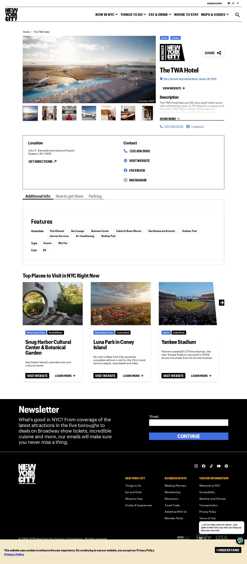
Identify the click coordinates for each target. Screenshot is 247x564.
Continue (188, 436)
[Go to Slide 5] (108, 113)
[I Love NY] (204, 538)
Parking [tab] (95, 196)
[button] (106, 15)
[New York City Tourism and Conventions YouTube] (219, 466)
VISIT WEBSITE (37, 376)
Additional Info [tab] (37, 196)
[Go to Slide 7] (148, 113)
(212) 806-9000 (140, 151)
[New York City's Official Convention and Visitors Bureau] (185, 539)
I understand (228, 550)
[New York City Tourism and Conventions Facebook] (204, 466)
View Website (172, 88)
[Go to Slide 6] (128, 113)
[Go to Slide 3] (69, 113)
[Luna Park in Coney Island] (121, 303)
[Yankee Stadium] (189, 303)
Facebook (137, 170)
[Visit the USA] (222, 538)
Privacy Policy (14, 554)
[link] (138, 486)
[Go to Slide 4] (89, 113)
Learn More (63, 376)
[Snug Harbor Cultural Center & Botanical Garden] (53, 303)
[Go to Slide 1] (30, 113)
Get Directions (40, 161)
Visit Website (139, 161)
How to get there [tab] (69, 196)
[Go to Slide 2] (50, 113)
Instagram (138, 180)
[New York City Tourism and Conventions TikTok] (211, 466)
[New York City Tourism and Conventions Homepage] (27, 474)
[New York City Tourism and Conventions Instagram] (196, 466)
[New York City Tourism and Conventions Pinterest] (226, 466)
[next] (222, 303)
